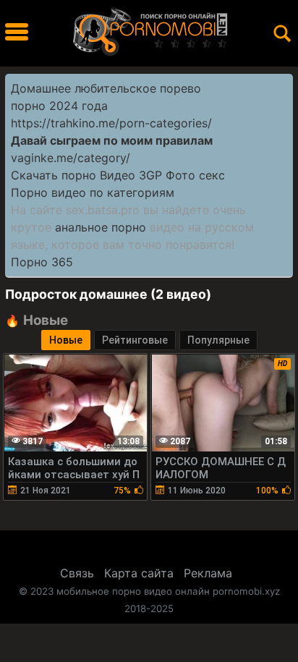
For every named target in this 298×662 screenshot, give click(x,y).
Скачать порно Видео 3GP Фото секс (118, 175)
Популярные (218, 340)
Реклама (208, 573)
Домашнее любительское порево (106, 88)
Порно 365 (42, 262)
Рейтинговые (135, 340)
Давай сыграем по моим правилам (112, 140)
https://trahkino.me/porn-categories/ (111, 123)
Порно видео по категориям (92, 192)
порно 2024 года (59, 105)
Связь (77, 573)
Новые (65, 340)
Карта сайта (139, 573)
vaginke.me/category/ (70, 157)
